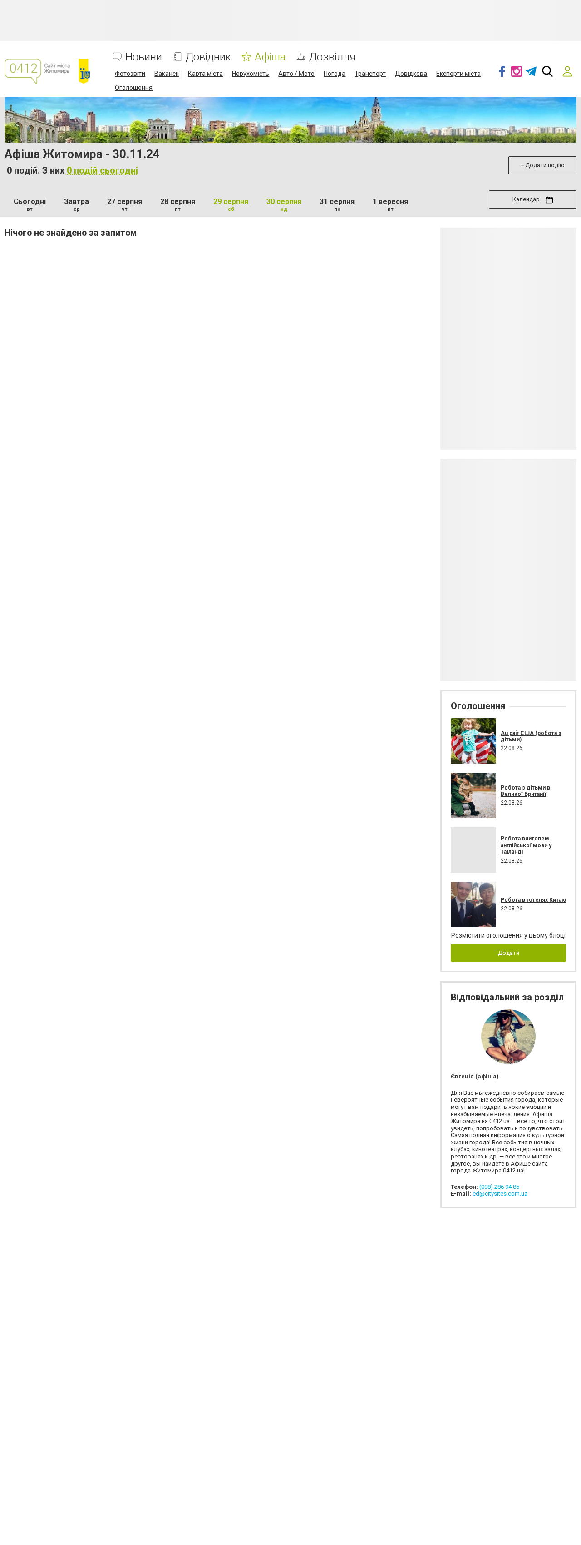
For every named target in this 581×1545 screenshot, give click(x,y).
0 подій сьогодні (102, 170)
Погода (334, 73)
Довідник (208, 57)
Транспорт (370, 73)
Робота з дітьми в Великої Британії (525, 791)
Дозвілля (332, 57)
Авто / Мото (296, 73)
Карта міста (205, 73)
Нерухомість (250, 73)
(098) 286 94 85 (499, 1186)
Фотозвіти (130, 73)
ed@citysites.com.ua (500, 1193)
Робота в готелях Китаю (533, 900)
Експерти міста (458, 73)
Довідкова (411, 73)
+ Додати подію (543, 165)
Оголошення (134, 87)
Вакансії (166, 73)
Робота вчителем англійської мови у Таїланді (526, 845)
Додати (508, 952)
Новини (143, 57)
